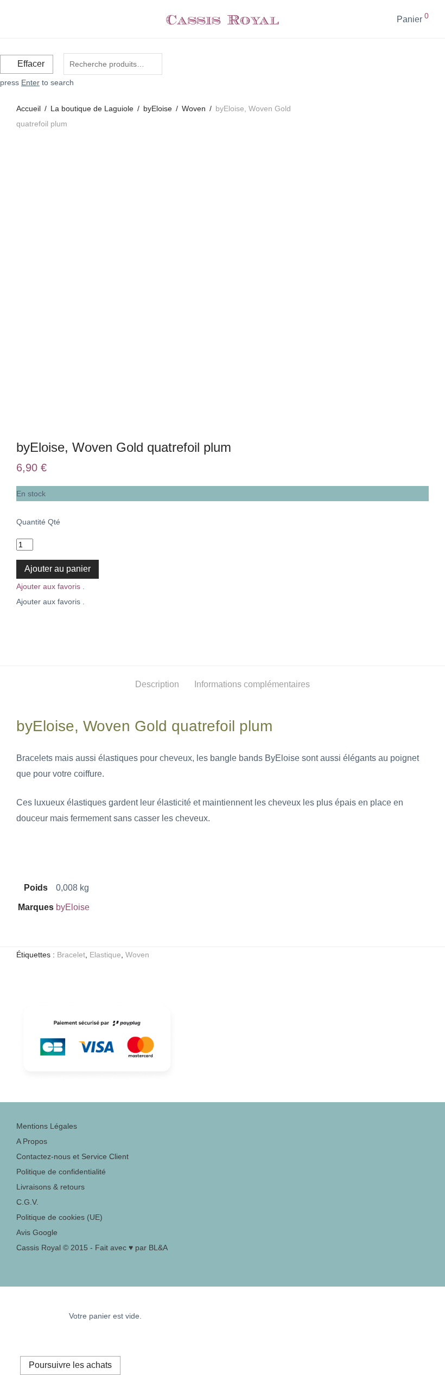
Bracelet (71, 954)
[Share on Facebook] (20, 629)
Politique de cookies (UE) (59, 1217)
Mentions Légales (46, 1126)
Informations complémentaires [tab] (252, 684)
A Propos (31, 1141)
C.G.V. (27, 1202)
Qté (54, 521)
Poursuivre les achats (70, 1365)
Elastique (105, 954)
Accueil (28, 108)
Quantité (31, 521)
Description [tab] (157, 684)
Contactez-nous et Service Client (72, 1156)
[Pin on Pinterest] (44, 629)
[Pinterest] (19, 1262)
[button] (50, 586)
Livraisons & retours (50, 1186)
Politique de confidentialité (61, 1171)
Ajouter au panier (57, 568)
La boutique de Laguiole (92, 108)
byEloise (157, 108)
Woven (194, 108)
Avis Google (37, 1232)
